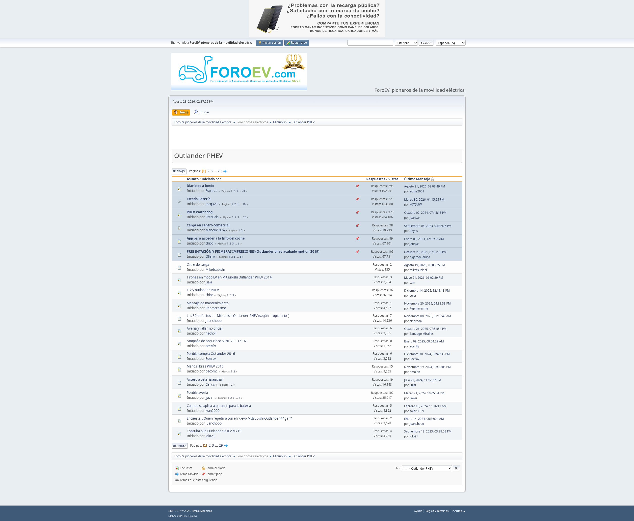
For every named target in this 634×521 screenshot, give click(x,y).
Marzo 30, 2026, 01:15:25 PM (424, 199)
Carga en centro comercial (208, 225)
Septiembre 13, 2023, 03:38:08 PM (427, 431)
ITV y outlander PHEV (203, 290)
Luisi (413, 295)
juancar (415, 217)
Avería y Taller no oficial (204, 328)
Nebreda (416, 321)
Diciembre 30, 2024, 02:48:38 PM (427, 354)
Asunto (193, 179)
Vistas (393, 179)
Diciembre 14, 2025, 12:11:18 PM (427, 290)
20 (243, 191)
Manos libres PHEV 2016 (205, 366)
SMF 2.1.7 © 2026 (179, 510)
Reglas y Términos (437, 511)
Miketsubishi (215, 269)
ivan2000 (213, 410)
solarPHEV (417, 411)
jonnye (414, 244)
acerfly (211, 346)
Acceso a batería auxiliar (205, 379)
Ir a (398, 468)
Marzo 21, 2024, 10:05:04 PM (424, 393)
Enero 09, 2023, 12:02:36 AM (424, 239)
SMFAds (173, 516)
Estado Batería (199, 199)
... (215, 171)
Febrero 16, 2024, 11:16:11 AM (425, 406)
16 (244, 204)
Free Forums (190, 516)
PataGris (212, 217)
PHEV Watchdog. (200, 212)
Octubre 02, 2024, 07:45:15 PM (425, 213)
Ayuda (418, 511)
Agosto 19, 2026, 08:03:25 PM (424, 265)
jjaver (210, 397)
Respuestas (375, 179)
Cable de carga (198, 264)
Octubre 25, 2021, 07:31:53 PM (425, 252)
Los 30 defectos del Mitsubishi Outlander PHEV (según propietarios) (238, 315)
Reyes (414, 231)
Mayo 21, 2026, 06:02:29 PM (423, 278)
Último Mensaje (417, 179)
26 (244, 217)
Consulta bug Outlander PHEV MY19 (214, 431)
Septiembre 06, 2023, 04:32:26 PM (427, 226)
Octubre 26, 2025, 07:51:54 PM (425, 329)
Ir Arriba (179, 445)
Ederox (211, 358)
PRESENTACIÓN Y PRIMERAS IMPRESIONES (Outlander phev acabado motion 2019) (253, 251)
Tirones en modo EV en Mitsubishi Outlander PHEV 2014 (229, 277)
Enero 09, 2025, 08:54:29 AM (424, 341)
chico (209, 243)
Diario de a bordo (200, 186)
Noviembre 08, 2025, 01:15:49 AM (427, 316)
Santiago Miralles (422, 334)
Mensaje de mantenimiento (208, 303)
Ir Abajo (179, 171)
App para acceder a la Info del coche (216, 238)
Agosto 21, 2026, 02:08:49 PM (424, 186)
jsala (209, 282)
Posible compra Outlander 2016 (211, 353)
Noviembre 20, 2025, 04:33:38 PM (427, 303)
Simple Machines (202, 510)
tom (412, 282)
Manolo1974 (215, 230)
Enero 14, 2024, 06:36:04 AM (424, 419)
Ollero (210, 256)
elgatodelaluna (420, 257)
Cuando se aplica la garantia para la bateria (219, 405)
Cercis (210, 384)
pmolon (415, 372)
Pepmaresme (216, 308)
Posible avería (197, 392)
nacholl (211, 333)
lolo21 (210, 436)
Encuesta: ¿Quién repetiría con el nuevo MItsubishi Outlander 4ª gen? (239, 418)
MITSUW (416, 204)
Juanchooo (214, 320)
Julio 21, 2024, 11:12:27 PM (422, 380)
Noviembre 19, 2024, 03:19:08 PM (427, 367)
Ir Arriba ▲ (459, 511)
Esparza (211, 190)
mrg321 (212, 204)
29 (220, 171)
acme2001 (417, 191)
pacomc (211, 371)
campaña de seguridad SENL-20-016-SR (216, 341)
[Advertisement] (317, 138)
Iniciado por (211, 179)
